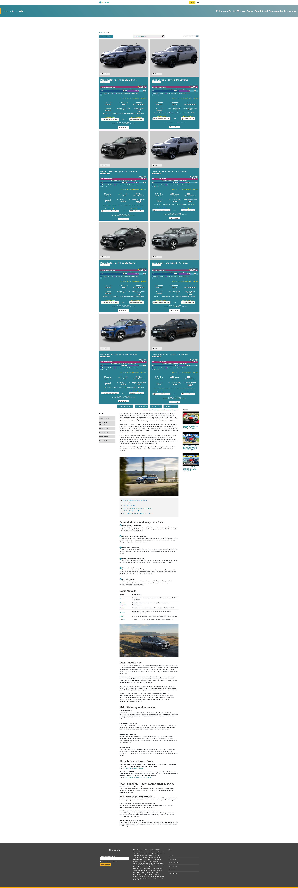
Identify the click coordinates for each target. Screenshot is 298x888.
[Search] (163, 36)
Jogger (122, 612)
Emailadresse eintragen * (108, 856)
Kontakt (171, 856)
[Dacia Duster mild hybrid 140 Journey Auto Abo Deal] (174, 149)
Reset (155, 406)
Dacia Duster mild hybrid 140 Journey (170, 172)
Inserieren (172, 870)
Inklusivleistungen (120, 93)
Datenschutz (173, 866)
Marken (101, 32)
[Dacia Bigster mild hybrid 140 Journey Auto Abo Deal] (174, 241)
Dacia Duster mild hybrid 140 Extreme (118, 81)
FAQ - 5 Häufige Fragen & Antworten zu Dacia (138, 513)
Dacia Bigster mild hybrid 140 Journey (170, 264)
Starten (192, 2)
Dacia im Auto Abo (129, 505)
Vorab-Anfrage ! (123, 127)
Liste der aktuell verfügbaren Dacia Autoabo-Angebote (160, 410)
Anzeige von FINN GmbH (123, 122)
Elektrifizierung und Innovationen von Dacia (137, 508)
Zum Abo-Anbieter (137, 119)
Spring (122, 616)
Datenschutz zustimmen (110, 862)
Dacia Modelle (127, 503)
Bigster (122, 619)
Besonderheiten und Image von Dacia (135, 500)
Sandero (123, 599)
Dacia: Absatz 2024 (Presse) (133, 768)
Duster (122, 608)
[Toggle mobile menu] (198, 2)
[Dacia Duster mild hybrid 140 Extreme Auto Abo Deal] (123, 58)
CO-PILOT (170, 406)
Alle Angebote (173, 873)
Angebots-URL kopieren (111, 119)
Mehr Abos (123, 406)
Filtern (140, 406)
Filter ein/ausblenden (189, 36)
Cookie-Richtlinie (174, 863)
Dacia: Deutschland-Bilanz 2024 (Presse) (138, 777)
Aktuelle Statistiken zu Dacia (132, 511)
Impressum (172, 859)
